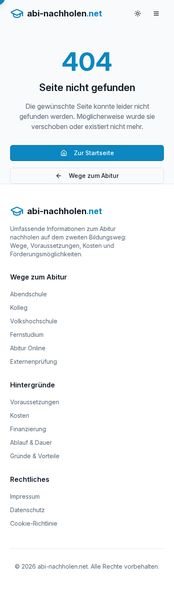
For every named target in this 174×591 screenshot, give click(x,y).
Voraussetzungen (34, 402)
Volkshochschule (33, 321)
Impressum (25, 496)
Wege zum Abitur (94, 175)
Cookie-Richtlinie (33, 523)
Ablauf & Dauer (31, 442)
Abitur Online (28, 348)
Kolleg (18, 307)
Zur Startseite (94, 152)
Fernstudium (27, 334)
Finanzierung (28, 429)
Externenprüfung (33, 361)
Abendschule (28, 294)
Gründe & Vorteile (35, 455)
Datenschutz (27, 509)
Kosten (19, 415)
